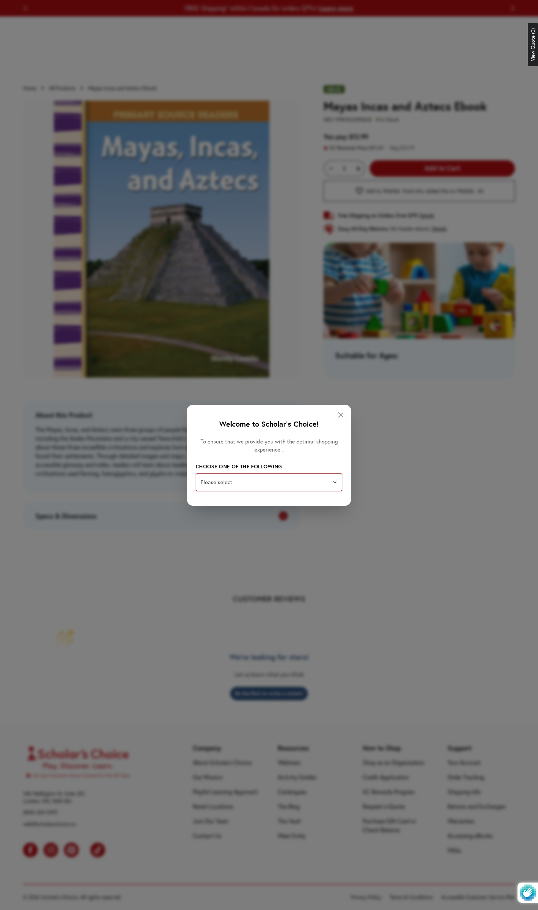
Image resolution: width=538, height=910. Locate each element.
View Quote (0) (533, 44)
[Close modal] (340, 415)
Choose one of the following (239, 466)
